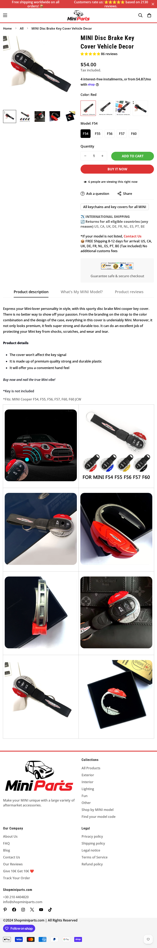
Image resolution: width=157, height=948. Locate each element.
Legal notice (91, 850)
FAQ (6, 843)
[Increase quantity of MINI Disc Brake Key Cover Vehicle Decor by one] (102, 155)
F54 (85, 133)
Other (86, 803)
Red (88, 108)
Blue (123, 108)
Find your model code (99, 816)
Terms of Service (95, 857)
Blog (6, 850)
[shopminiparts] (5, 910)
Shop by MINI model (97, 809)
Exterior (88, 775)
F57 (121, 133)
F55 (97, 133)
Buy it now (117, 169)
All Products (91, 768)
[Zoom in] (67, 42)
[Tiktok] (50, 910)
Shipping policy (93, 843)
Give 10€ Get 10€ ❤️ (18, 871)
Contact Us (11, 857)
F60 (134, 133)
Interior (87, 782)
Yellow (140, 108)
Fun (84, 796)
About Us (10, 836)
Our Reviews (13, 864)
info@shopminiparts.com (22, 902)
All (22, 28)
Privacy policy (92, 836)
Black (105, 108)
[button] (149, 15)
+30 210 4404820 (16, 897)
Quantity (87, 146)
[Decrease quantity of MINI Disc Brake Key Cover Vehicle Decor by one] (85, 155)
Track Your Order (16, 878)
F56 (109, 133)
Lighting (88, 789)
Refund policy (92, 864)
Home (7, 28)
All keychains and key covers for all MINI (114, 207)
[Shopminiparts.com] (78, 15)
